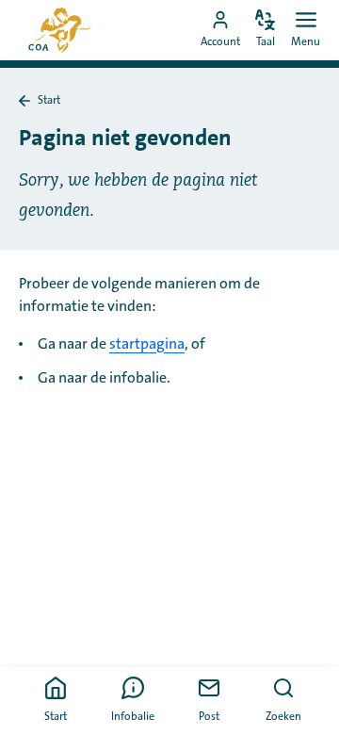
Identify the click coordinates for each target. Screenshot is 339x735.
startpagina (147, 343)
